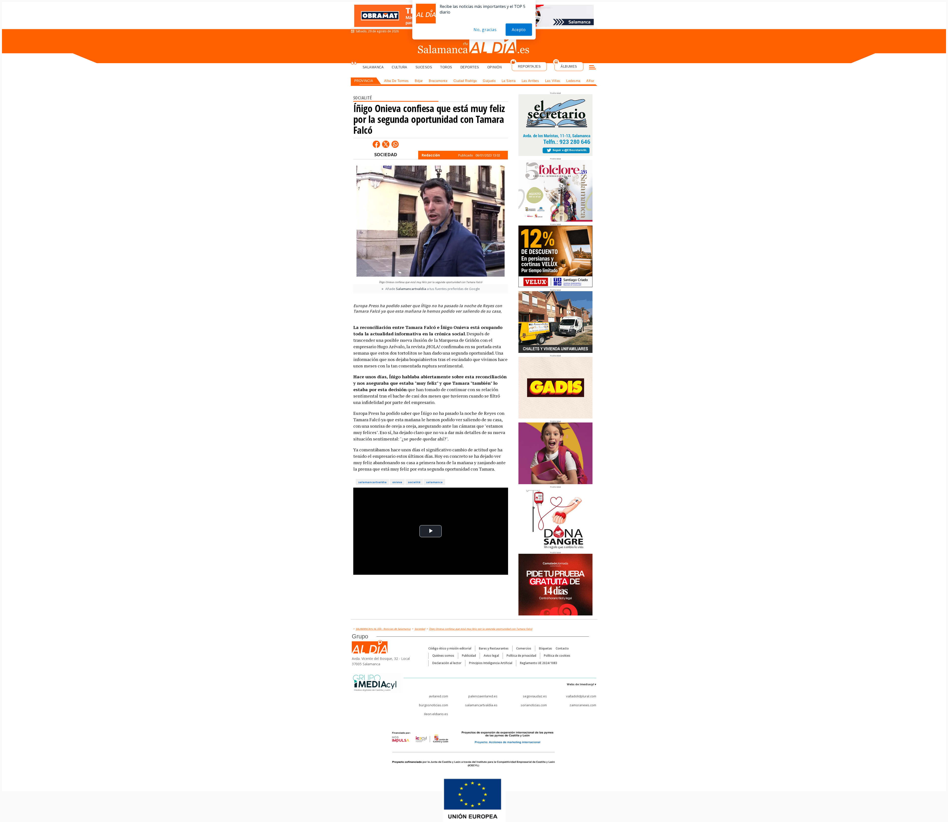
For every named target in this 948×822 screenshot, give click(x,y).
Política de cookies (557, 655)
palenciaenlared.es (482, 696)
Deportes (469, 67)
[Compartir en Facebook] (376, 144)
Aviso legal (491, 655)
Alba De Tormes (396, 81)
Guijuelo (489, 81)
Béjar (419, 81)
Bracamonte (438, 81)
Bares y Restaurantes (494, 648)
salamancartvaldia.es (481, 705)
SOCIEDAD (385, 154)
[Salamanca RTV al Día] (474, 45)
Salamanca (373, 67)
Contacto (562, 648)
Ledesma (573, 81)
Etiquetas (545, 648)
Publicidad (469, 655)
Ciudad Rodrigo (465, 81)
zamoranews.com (583, 705)
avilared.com (438, 696)
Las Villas (552, 81)
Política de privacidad (521, 655)
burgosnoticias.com (433, 705)
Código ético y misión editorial (449, 648)
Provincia (363, 81)
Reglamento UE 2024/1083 (538, 663)
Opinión (494, 67)
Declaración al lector (446, 663)
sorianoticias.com (534, 705)
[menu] (592, 67)
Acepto (519, 29)
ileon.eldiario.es (436, 714)
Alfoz (590, 81)
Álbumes (569, 66)
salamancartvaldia (372, 482)
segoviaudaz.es (535, 696)
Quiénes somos (443, 655)
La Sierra (509, 81)
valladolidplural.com (581, 696)
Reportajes (529, 66)
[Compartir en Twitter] (386, 144)
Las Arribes (530, 81)
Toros (446, 67)
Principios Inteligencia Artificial (490, 663)
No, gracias (485, 29)
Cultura (399, 67)
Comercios (523, 648)
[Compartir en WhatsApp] (395, 144)
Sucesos (423, 67)
